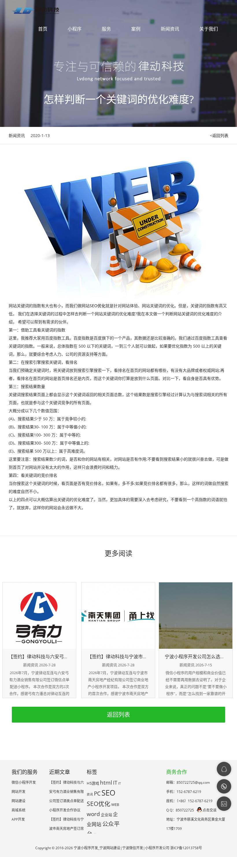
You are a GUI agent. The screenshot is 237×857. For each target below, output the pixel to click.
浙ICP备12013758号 (186, 847)
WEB (115, 804)
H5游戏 (93, 783)
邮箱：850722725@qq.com (188, 782)
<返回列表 (219, 135)
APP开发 (18, 819)
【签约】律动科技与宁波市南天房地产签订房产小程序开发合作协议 (66, 828)
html (106, 782)
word (93, 814)
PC (97, 793)
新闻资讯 (170, 29)
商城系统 (18, 810)
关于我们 (208, 29)
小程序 (75, 29)
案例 (135, 29)
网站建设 (18, 800)
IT (115, 782)
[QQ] (224, 769)
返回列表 (118, 715)
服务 (106, 29)
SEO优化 (97, 305)
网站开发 (18, 791)
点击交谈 (209, 810)
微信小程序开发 (24, 782)
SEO (108, 792)
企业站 (106, 814)
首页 (42, 29)
